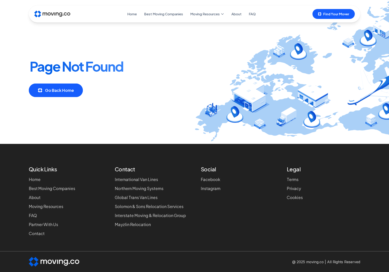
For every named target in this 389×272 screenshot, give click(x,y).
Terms (293, 179)
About (236, 14)
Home (132, 14)
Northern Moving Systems (139, 188)
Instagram (210, 188)
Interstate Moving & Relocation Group (150, 215)
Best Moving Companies (163, 14)
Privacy (294, 188)
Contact (37, 233)
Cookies (295, 197)
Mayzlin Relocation (133, 224)
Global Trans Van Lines (136, 197)
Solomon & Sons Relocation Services (149, 206)
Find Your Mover (336, 14)
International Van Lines (136, 179)
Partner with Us (43, 224)
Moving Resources (205, 14)
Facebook (210, 179)
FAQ (252, 14)
